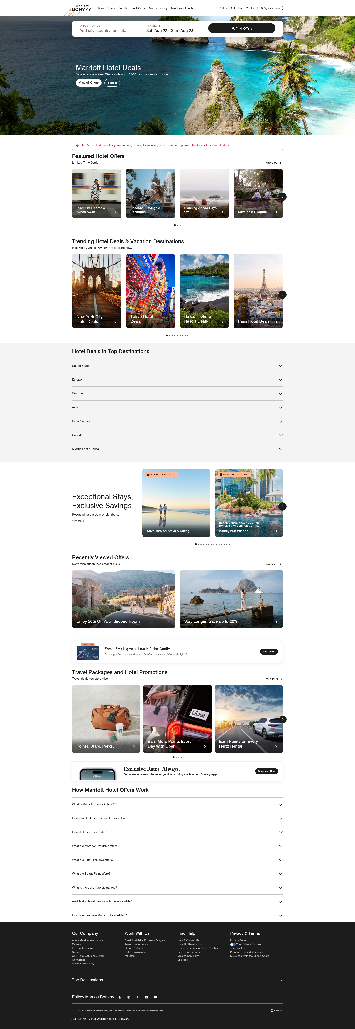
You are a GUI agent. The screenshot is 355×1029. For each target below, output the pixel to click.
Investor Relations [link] (82, 948)
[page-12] (224, 544)
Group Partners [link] (134, 948)
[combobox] (111, 28)
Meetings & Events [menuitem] (182, 8)
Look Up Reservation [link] (190, 944)
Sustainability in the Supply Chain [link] (249, 955)
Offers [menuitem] (111, 8)
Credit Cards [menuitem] (138, 8)
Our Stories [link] (78, 959)
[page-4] (174, 335)
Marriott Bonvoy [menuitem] (158, 8)
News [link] (75, 951)
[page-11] (221, 544)
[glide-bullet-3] (181, 757)
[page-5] (177, 335)
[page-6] (180, 335)
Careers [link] (77, 944)
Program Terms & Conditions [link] (247, 951)
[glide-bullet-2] (178, 757)
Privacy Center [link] (238, 940)
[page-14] (229, 544)
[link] (222, 8)
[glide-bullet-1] (176, 757)
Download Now (266, 771)
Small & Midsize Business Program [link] (145, 940)
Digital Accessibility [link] (83, 963)
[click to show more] (282, 197)
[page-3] (180, 225)
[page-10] (219, 544)
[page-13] (226, 544)
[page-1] (174, 225)
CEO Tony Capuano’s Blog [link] (88, 955)
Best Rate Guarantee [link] (190, 951)
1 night (155, 25)
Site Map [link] (183, 959)
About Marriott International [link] (88, 940)
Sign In (112, 82)
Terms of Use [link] (238, 948)
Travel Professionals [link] (136, 944)
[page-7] (182, 335)
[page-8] (185, 335)
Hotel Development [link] (136, 951)
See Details (269, 651)
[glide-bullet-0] (173, 757)
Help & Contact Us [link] (188, 940)
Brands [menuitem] (123, 8)
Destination (91, 25)
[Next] (283, 719)
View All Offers (89, 82)
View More (271, 162)
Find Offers (244, 28)
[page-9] (187, 335)
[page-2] (177, 225)
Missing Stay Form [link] (188, 955)
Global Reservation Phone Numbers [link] (198, 948)
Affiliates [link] (130, 955)
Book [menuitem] (101, 8)
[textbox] (111, 30)
